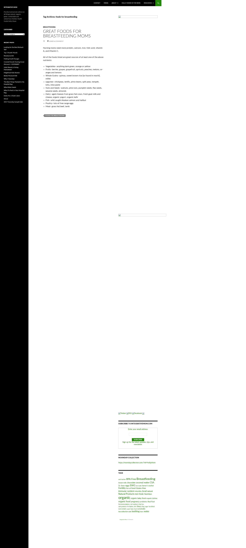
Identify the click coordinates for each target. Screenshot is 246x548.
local (144, 491)
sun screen (122, 509)
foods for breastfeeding (55, 115)
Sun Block (152, 506)
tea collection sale (124, 511)
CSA (152, 482)
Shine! (6, 99)
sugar (146, 506)
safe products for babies (125, 506)
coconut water (142, 483)
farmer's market (148, 486)
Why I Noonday (9, 79)
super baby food (132, 509)
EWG (132, 485)
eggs (127, 486)
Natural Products (126, 494)
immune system (126, 491)
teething (136, 511)
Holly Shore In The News (131, 3)
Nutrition (148, 494)
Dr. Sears (121, 486)
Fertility (122, 488)
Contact (97, 3)
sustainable (141, 509)
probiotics (143, 502)
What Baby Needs (10, 87)
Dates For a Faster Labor (12, 96)
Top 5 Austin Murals (10, 52)
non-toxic (139, 494)
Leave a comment (56, 41)
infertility (138, 491)
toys (141, 511)
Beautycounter (9, 56)
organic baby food (138, 498)
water (146, 511)
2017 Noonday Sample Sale (13, 102)
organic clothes (151, 498)
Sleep (139, 506)
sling (142, 506)
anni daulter (122, 479)
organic (124, 498)
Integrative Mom (123, 519)
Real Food (151, 502)
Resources (148, 3)
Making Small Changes (11, 59)
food (133, 488)
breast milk (122, 483)
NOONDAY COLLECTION (128, 458)
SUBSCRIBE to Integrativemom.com (135, 424)
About (114, 3)
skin (135, 506)
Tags (120, 473)
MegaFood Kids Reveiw (12, 72)
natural (150, 491)
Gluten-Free (141, 488)
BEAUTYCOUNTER (10, 76)
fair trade (138, 485)
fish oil (128, 488)
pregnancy (135, 502)
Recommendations (124, 504)
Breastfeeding (49, 27)
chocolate (131, 483)
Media (106, 3)
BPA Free (131, 479)
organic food (124, 502)
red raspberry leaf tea (137, 504)
